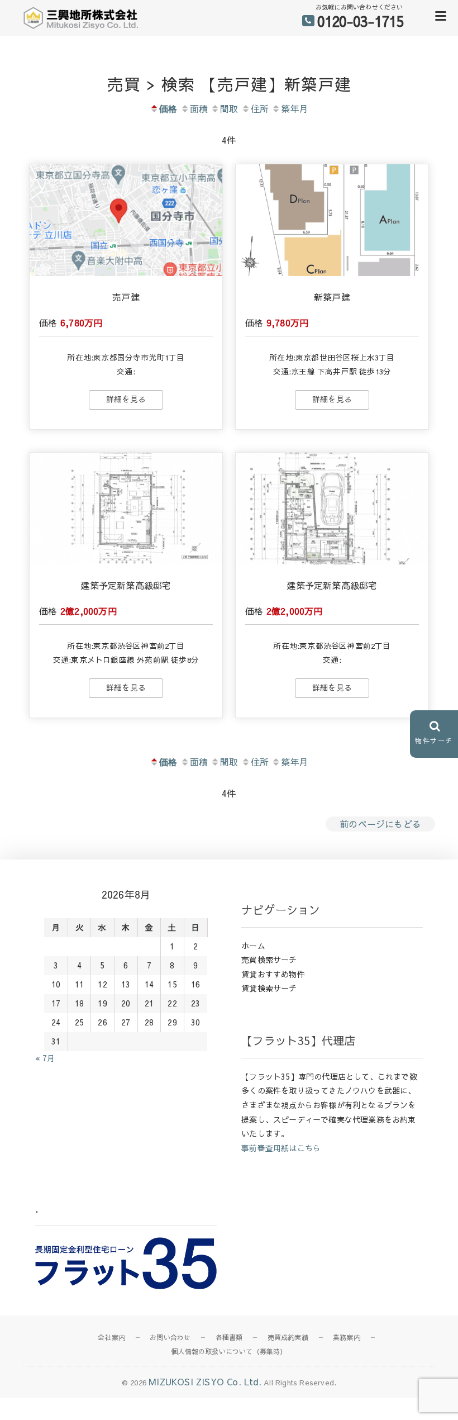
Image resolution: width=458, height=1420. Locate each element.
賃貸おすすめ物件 (273, 974)
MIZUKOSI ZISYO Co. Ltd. (205, 1381)
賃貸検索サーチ (269, 988)
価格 (168, 108)
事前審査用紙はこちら (281, 1147)
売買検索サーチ (269, 959)
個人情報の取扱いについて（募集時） (229, 1351)
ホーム (253, 945)
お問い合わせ (170, 1337)
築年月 (294, 108)
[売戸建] (126, 220)
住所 (260, 108)
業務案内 (346, 1337)
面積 (199, 108)
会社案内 (111, 1337)
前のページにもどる (380, 824)
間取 (229, 108)
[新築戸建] (332, 220)
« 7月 (45, 1057)
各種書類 (229, 1337)
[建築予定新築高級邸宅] (126, 508)
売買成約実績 (288, 1337)
